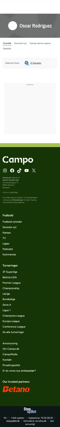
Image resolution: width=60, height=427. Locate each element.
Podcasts (8, 249)
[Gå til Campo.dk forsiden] (18, 163)
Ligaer (6, 243)
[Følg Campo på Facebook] (12, 170)
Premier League (12, 282)
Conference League (14, 326)
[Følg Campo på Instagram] (5, 170)
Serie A (7, 304)
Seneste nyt (9, 227)
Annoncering (10, 343)
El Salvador (35, 63)
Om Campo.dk (11, 348)
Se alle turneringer (13, 332)
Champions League (14, 315)
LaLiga (6, 293)
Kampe (7, 232)
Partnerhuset (18, 200)
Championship (11, 288)
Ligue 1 (7, 310)
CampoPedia (10, 354)
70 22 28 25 (47, 418)
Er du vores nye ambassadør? (19, 370)
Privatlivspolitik (11, 365)
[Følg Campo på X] (33, 170)
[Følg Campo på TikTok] (19, 170)
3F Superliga (10, 271)
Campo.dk (7, 178)
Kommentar (9, 254)
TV (4, 238)
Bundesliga (9, 299)
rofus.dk (42, 421)
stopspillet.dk (13, 421)
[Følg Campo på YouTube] (26, 170)
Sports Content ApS (11, 180)
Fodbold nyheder (12, 221)
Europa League (11, 321)
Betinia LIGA (10, 277)
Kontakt (7, 359)
